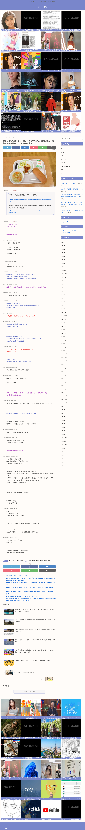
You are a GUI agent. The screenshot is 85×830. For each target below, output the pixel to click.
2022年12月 (64, 396)
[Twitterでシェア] (7, 147)
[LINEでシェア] (42, 147)
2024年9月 (64, 322)
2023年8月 (64, 368)
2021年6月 (64, 458)
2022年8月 (64, 410)
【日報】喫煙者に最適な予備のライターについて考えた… (21, 596)
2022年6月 (64, 417)
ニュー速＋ (64, 162)
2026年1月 (64, 266)
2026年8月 (64, 242)
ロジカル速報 (66, 233)
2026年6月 (64, 249)
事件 (34, 560)
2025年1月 (64, 308)
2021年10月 (64, 444)
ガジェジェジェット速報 (69, 230)
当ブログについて (79, 825)
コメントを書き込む (29, 691)
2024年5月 (64, 336)
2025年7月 (64, 287)
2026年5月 (64, 253)
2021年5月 (64, 462)
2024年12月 (64, 312)
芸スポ (62, 173)
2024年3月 (64, 343)
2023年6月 (64, 375)
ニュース (23, 560)
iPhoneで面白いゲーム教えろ (68, 183)
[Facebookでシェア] (16, 147)
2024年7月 (64, 329)
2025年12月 (64, 270)
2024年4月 (64, 340)
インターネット (13, 560)
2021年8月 (64, 451)
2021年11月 (64, 441)
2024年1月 (64, 350)
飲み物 (50, 560)
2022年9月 (64, 406)
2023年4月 (64, 382)
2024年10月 (64, 319)
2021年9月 (64, 448)
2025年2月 (64, 305)
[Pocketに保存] (34, 147)
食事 (46, 560)
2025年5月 (64, 294)
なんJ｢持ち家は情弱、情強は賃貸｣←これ (72, 189)
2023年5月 (64, 378)
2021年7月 (64, 455)
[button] (51, 147)
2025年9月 (64, 280)
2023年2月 (64, 389)
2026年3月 (64, 260)
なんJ (62, 155)
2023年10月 (64, 361)
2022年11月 (64, 399)
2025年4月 (64, 298)
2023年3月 (64, 385)
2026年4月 (64, 256)
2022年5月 (64, 420)
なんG (62, 152)
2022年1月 (64, 434)
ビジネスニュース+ (66, 166)
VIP (62, 148)
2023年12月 (64, 354)
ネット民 (29, 560)
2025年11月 (64, 273)
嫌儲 (62, 169)
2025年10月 (64, 277)
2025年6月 (64, 291)
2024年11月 (64, 315)
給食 (42, 560)
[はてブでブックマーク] (25, 147)
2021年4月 (64, 465)
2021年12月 (64, 437)
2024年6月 (64, 333)
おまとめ (65, 222)
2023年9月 (64, 364)
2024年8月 (64, 326)
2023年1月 (64, 392)
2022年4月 (64, 424)
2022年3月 (64, 427)
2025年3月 (64, 301)
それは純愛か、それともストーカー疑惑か (17, 575)
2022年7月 (64, 413)
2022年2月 (64, 431)
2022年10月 (64, 403)
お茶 (19, 560)
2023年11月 (64, 357)
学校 (38, 560)
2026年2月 (64, 263)
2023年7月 (64, 371)
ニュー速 (6, 560)
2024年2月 (64, 347)
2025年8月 (64, 284)
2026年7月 (64, 246)
